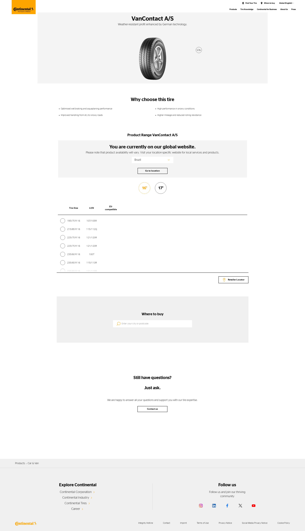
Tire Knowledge (246, 9)
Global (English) (285, 3)
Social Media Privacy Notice (254, 523)
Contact (166, 523)
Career (75, 508)
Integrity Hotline (145, 523)
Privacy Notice (225, 523)
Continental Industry (75, 497)
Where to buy (269, 3)
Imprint (183, 523)
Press (293, 9)
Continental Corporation (76, 492)
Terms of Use (203, 523)
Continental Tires (76, 503)
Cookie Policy (283, 523)
